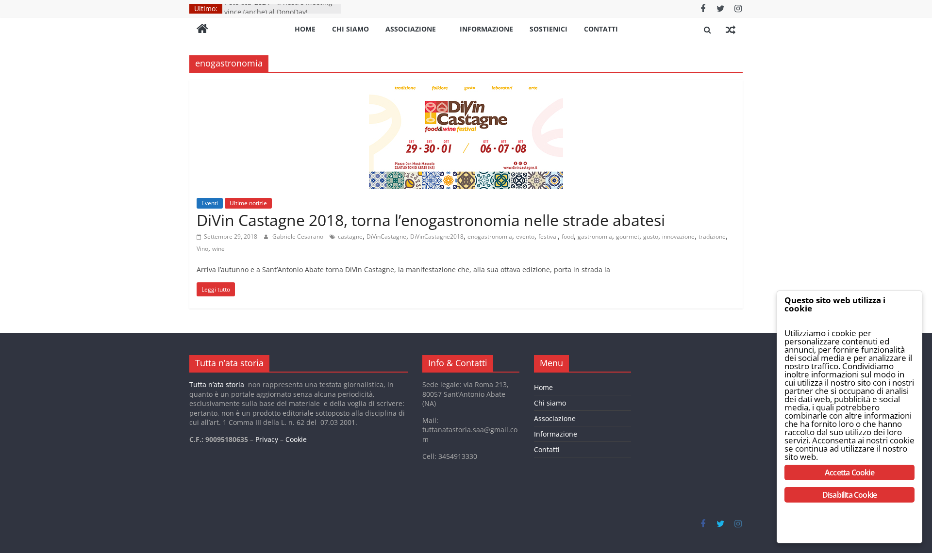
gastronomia (595, 236)
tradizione (712, 236)
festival (548, 236)
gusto (650, 236)
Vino (202, 248)
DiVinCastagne (386, 236)
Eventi (209, 203)
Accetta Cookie (849, 472)
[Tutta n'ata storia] (202, 29)
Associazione (410, 28)
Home (305, 28)
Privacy (266, 439)
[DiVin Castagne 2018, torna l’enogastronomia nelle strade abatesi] (466, 86)
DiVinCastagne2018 (437, 236)
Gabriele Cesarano (298, 236)
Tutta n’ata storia (216, 384)
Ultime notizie (248, 203)
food (568, 236)
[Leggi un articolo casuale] (730, 29)
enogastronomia (489, 236)
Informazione (486, 28)
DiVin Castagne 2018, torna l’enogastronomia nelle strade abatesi (431, 220)
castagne (350, 236)
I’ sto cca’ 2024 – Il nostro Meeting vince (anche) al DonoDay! (278, 11)
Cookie (296, 439)
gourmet (627, 236)
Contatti (601, 28)
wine (218, 248)
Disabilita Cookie (849, 494)
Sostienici (548, 28)
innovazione (678, 236)
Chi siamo (350, 28)
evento (525, 236)
